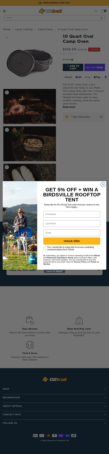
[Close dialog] (103, 184)
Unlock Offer (72, 241)
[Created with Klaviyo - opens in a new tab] (54, 271)
